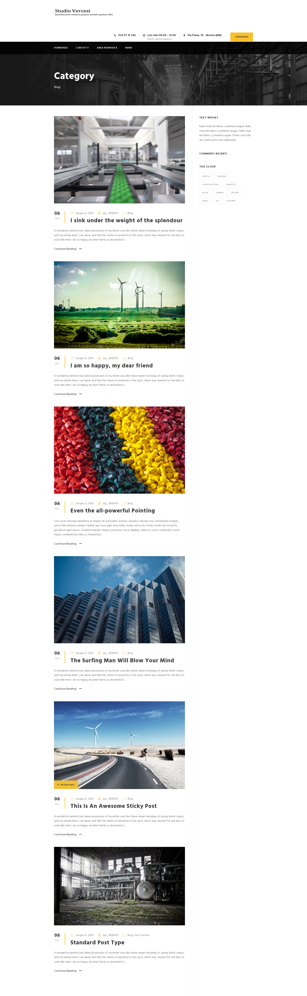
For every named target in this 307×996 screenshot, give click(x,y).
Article (206, 176)
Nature (235, 192)
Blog (130, 213)
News (205, 201)
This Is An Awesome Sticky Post (114, 806)
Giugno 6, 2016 (84, 213)
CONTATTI (82, 48)
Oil (217, 201)
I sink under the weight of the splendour (127, 220)
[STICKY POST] (119, 745)
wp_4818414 (110, 213)
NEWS (128, 48)
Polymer (231, 201)
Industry (231, 184)
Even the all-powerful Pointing (113, 510)
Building (222, 176)
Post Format (141, 935)
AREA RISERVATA (107, 48)
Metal (205, 192)
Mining (219, 192)
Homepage (61, 48)
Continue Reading (65, 249)
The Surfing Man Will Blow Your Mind (122, 660)
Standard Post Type (98, 942)
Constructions (210, 184)
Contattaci (241, 37)
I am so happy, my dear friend (112, 365)
